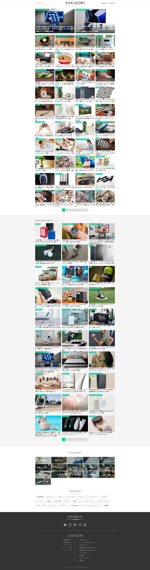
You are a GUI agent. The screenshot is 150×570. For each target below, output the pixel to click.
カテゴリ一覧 (67, 545)
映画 (49, 501)
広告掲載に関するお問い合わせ (87, 547)
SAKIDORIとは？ (84, 540)
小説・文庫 (58, 501)
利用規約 (81, 555)
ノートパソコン (71, 497)
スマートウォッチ (104, 501)
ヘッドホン (40, 501)
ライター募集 (82, 552)
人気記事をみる (67, 542)
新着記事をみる (67, 540)
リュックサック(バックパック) (92, 505)
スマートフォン (91, 501)
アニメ (67, 501)
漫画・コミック (78, 501)
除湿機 (106, 505)
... (86, 210)
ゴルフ (60, 497)
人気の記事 (112, 3)
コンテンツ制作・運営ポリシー (87, 542)
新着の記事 (104, 3)
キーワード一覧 (67, 547)
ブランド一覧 (67, 550)
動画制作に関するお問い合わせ (87, 550)
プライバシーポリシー (85, 558)
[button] (37, 19)
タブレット (83, 497)
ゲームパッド (94, 497)
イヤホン (104, 497)
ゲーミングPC (41, 505)
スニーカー (53, 505)
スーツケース (64, 505)
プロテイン (51, 497)
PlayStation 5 (75, 505)
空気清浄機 (40, 497)
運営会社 (81, 560)
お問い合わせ (82, 545)
